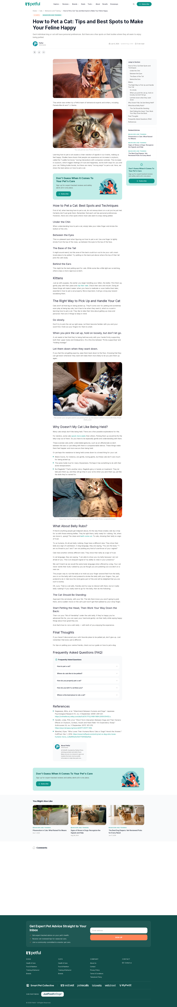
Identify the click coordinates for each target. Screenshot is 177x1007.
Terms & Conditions (96, 973)
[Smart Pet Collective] (40, 985)
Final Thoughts (133, 116)
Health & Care (31, 963)
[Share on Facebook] (39, 52)
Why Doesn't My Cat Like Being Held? (141, 102)
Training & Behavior (32, 970)
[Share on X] (34, 52)
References (132, 122)
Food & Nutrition (31, 966)
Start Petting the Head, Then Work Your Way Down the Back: (141, 112)
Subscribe (145, 4)
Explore (56, 4)
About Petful (65, 745)
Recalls (105, 4)
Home (35, 11)
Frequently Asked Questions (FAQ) (140, 119)
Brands (74, 4)
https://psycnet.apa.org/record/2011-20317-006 (73, 728)
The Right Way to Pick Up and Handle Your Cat (141, 86)
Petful (41, 43)
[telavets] (97, 985)
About (98, 4)
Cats (40, 11)
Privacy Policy (95, 970)
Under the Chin (135, 71)
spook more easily (78, 436)
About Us (93, 963)
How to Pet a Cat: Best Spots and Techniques (139, 67)
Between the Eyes (136, 73)
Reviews (65, 4)
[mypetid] (125, 985)
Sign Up (118, 937)
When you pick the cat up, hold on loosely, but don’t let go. (141, 94)
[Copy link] (43, 52)
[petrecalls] (83, 985)
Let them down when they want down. (140, 99)
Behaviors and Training (53, 11)
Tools (90, 4)
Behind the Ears (135, 79)
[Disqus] (88, 878)
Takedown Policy (96, 977)
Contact (92, 966)
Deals (83, 4)
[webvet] (67, 985)
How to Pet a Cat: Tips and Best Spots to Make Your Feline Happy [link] (85, 11)
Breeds (28, 973)
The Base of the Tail (137, 76)
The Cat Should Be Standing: (139, 108)
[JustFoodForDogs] (52, 994)
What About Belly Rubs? (136, 105)
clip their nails (83, 286)
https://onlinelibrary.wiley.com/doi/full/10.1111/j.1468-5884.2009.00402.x (83, 716)
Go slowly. (133, 90)
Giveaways (114, 4)
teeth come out (86, 536)
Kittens (130, 82)
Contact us (128, 963)
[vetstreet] (110, 985)
